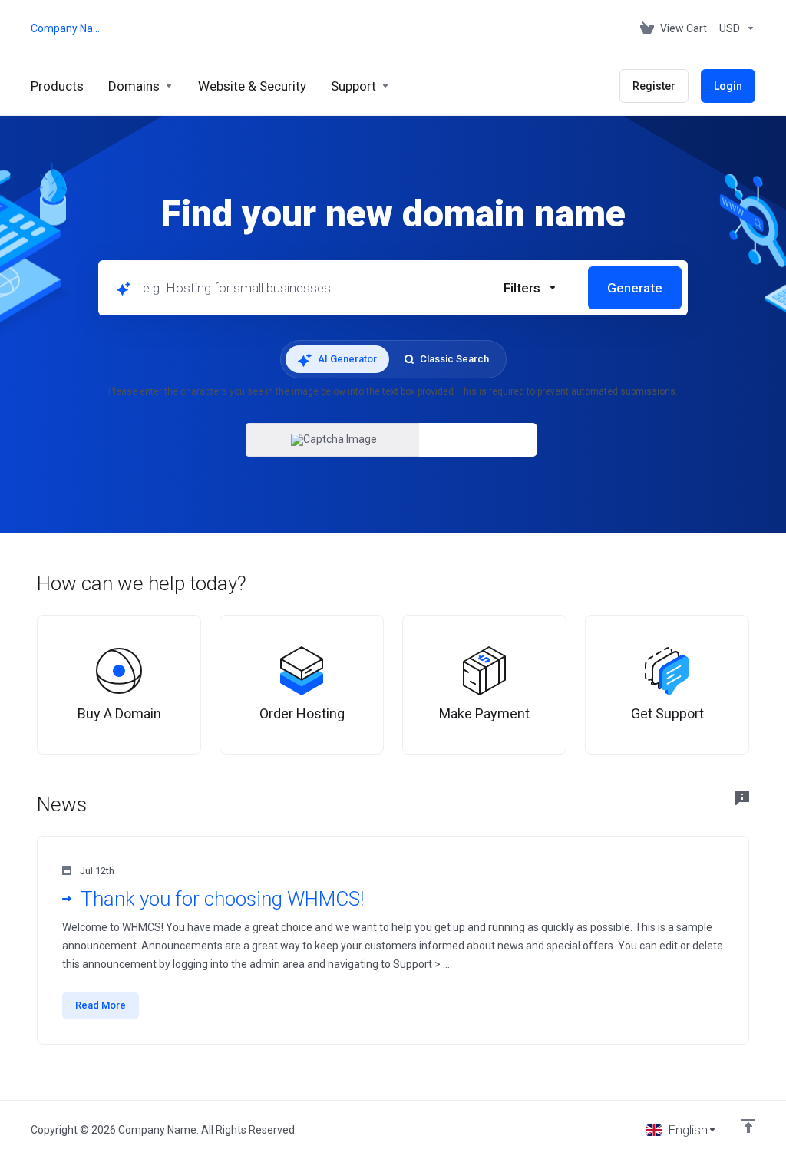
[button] (530, 287)
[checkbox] (448, 376)
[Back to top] (748, 1126)
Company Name (66, 28)
